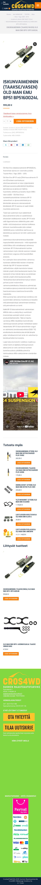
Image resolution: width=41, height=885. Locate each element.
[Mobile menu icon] (38, 5)
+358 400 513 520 (9, 696)
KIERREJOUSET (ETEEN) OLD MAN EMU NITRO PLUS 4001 (26, 486)
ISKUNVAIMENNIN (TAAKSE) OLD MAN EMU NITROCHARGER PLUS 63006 (27, 470)
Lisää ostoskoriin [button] (23, 463)
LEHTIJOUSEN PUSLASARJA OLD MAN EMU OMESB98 (26, 530)
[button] (35, 44)
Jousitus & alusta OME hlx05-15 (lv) (20, 128)
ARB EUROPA (16, 135)
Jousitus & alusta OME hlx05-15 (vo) (15, 129)
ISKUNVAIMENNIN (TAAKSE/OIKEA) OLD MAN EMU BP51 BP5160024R (19, 590)
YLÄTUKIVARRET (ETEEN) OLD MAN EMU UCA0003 (26, 501)
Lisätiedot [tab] (6, 162)
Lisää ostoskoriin (25, 121)
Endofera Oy (28, 881)
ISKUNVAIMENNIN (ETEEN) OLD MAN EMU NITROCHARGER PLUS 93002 (27, 453)
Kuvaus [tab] (5, 157)
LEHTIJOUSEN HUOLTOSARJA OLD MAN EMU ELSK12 (26, 516)
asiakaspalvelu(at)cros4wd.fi (12, 694)
